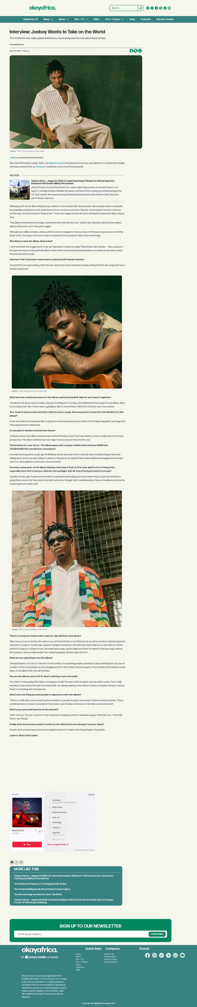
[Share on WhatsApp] (140, 51)
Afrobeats (41, 167)
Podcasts (146, 19)
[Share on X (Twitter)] (136, 51)
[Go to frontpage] (42, 8)
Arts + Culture (112, 19)
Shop (132, 19)
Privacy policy (110, 957)
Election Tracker (165, 19)
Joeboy (13, 157)
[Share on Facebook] (131, 51)
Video (96, 19)
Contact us (109, 954)
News (46, 19)
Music (62, 19)
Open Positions (111, 962)
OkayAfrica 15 (30, 19)
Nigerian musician (57, 163)
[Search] (140, 8)
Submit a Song (110, 959)
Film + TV (79, 19)
